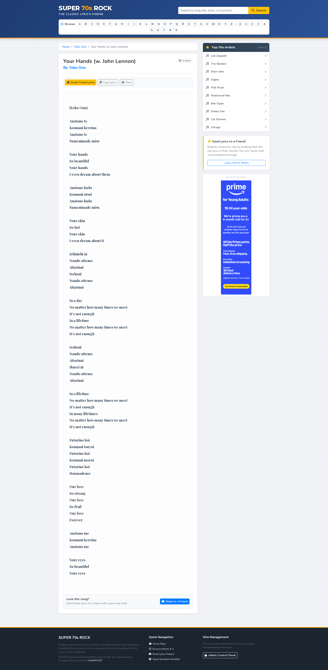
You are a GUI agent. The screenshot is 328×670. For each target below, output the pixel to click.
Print (128, 82)
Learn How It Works (237, 163)
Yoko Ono (80, 47)
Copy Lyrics (109, 82)
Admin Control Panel (222, 655)
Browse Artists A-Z (163, 648)
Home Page (159, 643)
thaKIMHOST (95, 660)
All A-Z (262, 47)
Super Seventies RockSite (166, 659)
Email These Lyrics (82, 82)
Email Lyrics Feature (163, 654)
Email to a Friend (176, 601)
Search (260, 10)
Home (66, 47)
